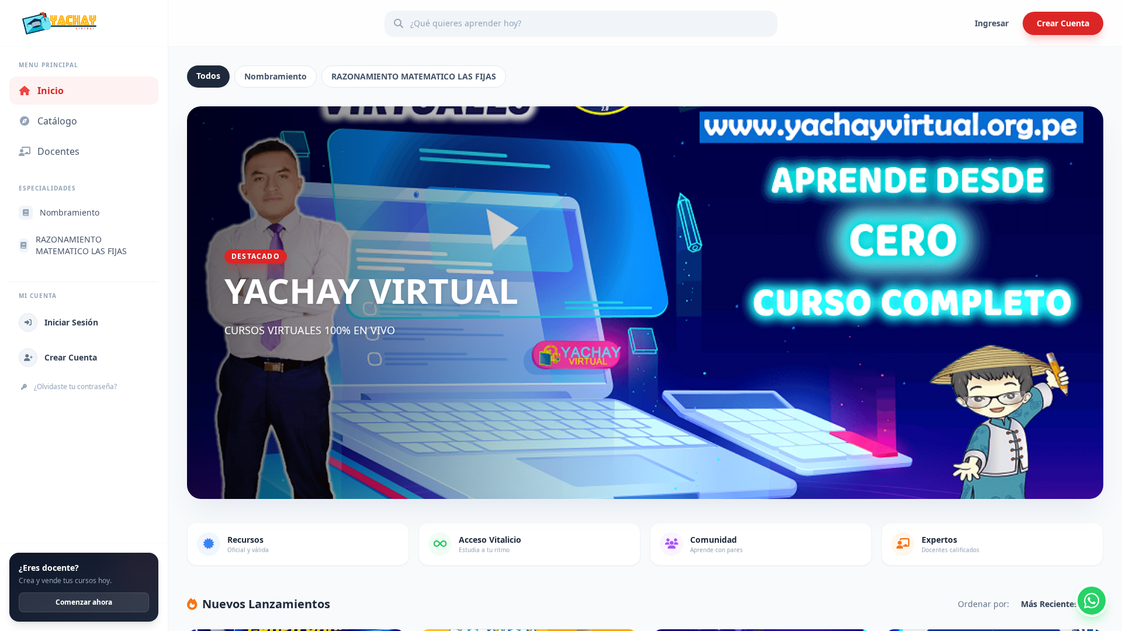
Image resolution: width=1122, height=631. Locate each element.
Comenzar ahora (84, 602)
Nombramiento (275, 76)
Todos (208, 75)
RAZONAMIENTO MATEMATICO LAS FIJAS (413, 76)
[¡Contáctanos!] (1091, 600)
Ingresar (992, 23)
